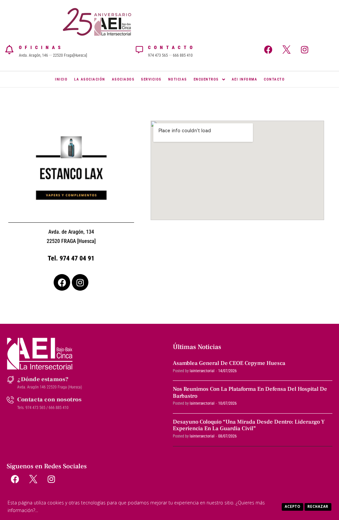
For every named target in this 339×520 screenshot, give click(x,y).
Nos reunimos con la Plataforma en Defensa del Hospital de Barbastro (250, 392)
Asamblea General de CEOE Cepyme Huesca (229, 363)
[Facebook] (268, 49)
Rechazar (318, 507)
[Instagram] (304, 49)
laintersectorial (202, 371)
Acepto (292, 507)
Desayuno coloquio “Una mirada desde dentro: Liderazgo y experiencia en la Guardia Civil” (249, 425)
